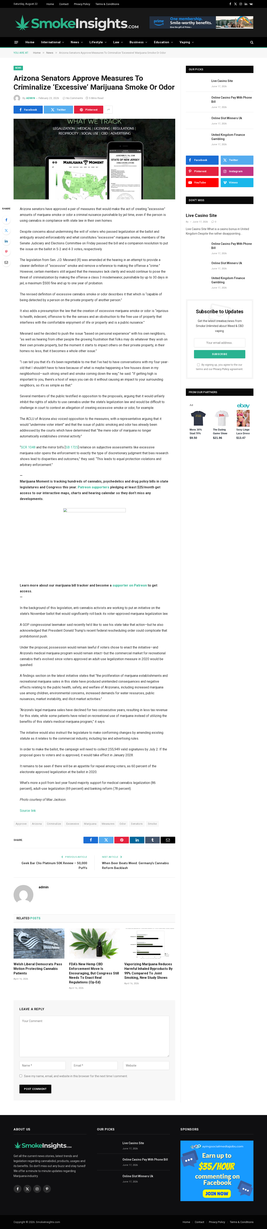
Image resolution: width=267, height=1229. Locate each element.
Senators (136, 823)
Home (50, 4)
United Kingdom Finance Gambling (228, 137)
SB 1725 (71, 447)
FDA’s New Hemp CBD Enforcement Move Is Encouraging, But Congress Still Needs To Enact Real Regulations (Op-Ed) (94, 973)
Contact (64, 4)
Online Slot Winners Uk (226, 118)
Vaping (185, 42)
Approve (21, 823)
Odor (123, 823)
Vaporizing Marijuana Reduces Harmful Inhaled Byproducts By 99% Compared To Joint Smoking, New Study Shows (148, 971)
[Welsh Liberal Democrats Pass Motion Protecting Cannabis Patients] (39, 943)
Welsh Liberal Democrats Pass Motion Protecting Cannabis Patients (38, 968)
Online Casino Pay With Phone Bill (231, 99)
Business (137, 42)
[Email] (6, 262)
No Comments (74, 98)
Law (116, 42)
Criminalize (54, 823)
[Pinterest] (6, 252)
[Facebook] (6, 220)
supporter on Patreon (129, 585)
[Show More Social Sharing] (108, 110)
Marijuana (90, 823)
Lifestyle (96, 42)
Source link (28, 811)
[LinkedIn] (6, 241)
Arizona (37, 823)
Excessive (72, 823)
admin (30, 98)
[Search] (251, 42)
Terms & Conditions (107, 4)
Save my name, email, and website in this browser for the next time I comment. (76, 1076)
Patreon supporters (93, 487)
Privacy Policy (82, 4)
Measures (108, 823)
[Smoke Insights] (81, 22)
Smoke (152, 823)
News (75, 42)
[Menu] (16, 42)
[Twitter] (6, 230)
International (50, 42)
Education (161, 42)
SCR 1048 (28, 447)
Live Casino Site (222, 81)
